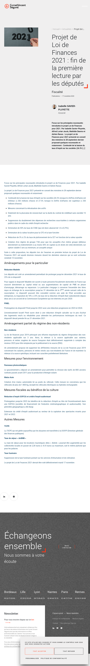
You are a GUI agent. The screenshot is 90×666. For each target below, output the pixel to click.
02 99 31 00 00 (80, 598)
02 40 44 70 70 (53, 598)
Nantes (52, 592)
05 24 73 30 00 (9, 598)
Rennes (80, 592)
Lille (22, 592)
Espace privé (58, 613)
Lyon (37, 592)
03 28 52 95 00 (25, 598)
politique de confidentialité (12, 646)
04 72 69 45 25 (39, 598)
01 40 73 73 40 (66, 598)
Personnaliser (32, 658)
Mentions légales (78, 619)
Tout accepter (39, 651)
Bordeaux (10, 592)
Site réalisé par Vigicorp (68, 623)
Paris (64, 592)
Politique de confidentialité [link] (54, 658)
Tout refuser (69, 651)
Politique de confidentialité (61, 619)
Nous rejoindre (73, 613)
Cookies (55, 623)
